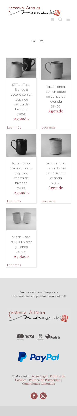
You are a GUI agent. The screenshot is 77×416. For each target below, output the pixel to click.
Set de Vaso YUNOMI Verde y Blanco (21, 242)
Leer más (14, 127)
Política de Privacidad (44, 380)
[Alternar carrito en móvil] (52, 19)
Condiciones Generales (38, 383)
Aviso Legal (39, 376)
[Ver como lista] (42, 41)
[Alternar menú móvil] (69, 19)
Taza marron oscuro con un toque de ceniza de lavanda (21, 173)
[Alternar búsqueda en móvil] (60, 19)
